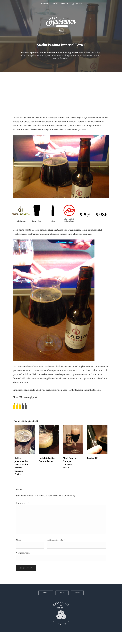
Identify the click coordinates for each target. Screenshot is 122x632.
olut (49, 55)
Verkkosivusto (23, 553)
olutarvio (56, 55)
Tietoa (54, 4)
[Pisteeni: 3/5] (61, 406)
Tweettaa (45, 592)
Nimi (19, 540)
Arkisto (64, 4)
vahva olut (63, 58)
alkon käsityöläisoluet (90, 52)
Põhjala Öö (92, 458)
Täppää (77, 592)
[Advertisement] (61, 92)
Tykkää (62, 592)
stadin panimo (69, 55)
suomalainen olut (85, 55)
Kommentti (22, 503)
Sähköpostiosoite (56, 540)
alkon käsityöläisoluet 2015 (33, 55)
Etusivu (44, 4)
